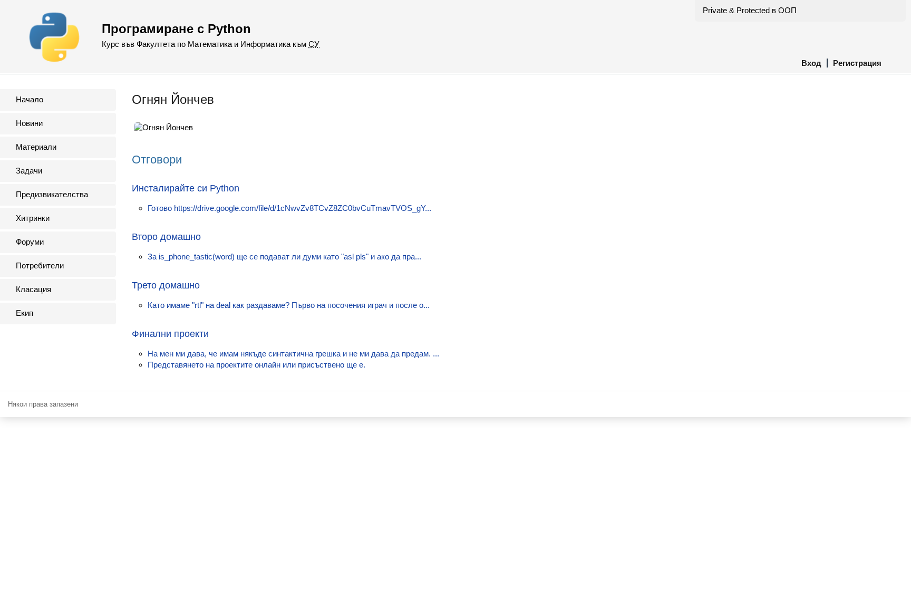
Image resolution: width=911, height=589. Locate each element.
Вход (811, 63)
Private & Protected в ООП (750, 10)
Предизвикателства (52, 194)
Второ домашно (166, 236)
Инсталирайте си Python (185, 188)
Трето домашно (166, 285)
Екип (24, 312)
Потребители (40, 265)
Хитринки (33, 218)
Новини (29, 123)
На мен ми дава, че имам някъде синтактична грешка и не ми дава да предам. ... (293, 353)
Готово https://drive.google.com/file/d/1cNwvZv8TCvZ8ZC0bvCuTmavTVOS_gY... (289, 208)
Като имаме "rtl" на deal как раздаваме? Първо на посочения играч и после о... (289, 305)
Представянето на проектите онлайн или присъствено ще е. (256, 364)
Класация (33, 289)
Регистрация (857, 63)
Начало (29, 99)
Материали (36, 146)
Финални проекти (170, 334)
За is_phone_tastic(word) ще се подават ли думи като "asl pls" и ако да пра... (284, 256)
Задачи (29, 170)
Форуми (30, 241)
